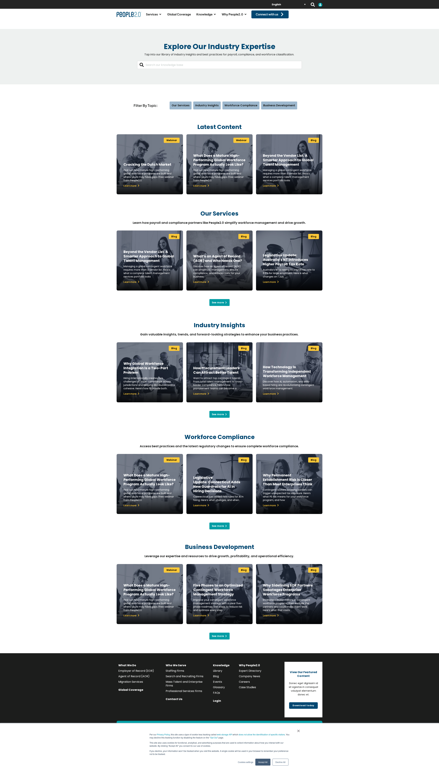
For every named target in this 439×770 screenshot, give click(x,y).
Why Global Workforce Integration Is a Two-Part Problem (145, 368)
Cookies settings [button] (245, 762)
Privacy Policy (163, 734)
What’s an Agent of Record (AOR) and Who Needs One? (217, 258)
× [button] (298, 729)
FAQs (216, 693)
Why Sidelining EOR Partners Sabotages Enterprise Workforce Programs (288, 590)
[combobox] (219, 65)
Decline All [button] (280, 762)
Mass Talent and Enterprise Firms (184, 684)
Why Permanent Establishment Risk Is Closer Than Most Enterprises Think (287, 480)
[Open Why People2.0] (245, 14)
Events (217, 682)
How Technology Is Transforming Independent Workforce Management (287, 371)
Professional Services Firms (184, 691)
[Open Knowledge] (214, 14)
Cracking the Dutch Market (147, 164)
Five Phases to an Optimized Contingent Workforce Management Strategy (218, 590)
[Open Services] (160, 14)
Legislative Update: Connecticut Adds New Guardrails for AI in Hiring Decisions (216, 484)
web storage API (225, 734)
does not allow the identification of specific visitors (262, 734)
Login (217, 701)
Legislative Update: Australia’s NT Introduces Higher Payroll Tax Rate (285, 259)
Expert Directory (250, 671)
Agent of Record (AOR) (134, 676)
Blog (216, 676)
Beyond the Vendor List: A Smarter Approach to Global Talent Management (288, 160)
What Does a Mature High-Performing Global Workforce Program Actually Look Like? (219, 160)
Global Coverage (130, 690)
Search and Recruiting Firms (184, 676)
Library (217, 671)
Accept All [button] (263, 762)
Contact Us (174, 699)
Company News (249, 676)
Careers (244, 682)
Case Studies (247, 687)
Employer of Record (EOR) (136, 671)
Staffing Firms (175, 671)
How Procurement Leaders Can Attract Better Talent (216, 370)
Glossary (219, 687)
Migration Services (130, 682)
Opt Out (213, 737)
